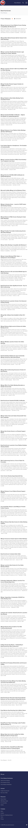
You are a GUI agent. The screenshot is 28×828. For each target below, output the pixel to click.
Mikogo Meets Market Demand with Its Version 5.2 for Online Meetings (14, 38)
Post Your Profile (4, 792)
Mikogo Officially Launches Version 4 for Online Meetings (12, 342)
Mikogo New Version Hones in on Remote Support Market (13, 432)
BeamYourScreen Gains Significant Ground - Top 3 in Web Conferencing (14, 286)
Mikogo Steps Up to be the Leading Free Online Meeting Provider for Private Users (12, 735)
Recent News (3, 799)
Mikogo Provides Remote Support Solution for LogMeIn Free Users (12, 84)
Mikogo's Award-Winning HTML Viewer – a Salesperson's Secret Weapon (11, 257)
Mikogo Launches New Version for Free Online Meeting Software (12, 566)
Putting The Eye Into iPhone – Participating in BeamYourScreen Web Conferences (12, 645)
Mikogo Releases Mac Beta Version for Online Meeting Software (14, 522)
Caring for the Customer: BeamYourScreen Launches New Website (14, 613)
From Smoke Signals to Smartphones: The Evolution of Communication (14, 146)
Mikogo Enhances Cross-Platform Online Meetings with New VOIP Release (13, 131)
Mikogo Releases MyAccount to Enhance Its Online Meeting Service (13, 327)
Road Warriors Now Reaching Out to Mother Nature (13, 710)
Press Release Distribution (6, 784)
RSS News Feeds (4, 800)
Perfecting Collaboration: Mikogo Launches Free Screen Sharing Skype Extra (13, 581)
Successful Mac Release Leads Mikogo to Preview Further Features (13, 507)
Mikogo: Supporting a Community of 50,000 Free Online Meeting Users (12, 598)
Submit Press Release (5, 780)
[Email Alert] (15, 18)
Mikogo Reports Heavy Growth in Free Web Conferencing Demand (11, 627)
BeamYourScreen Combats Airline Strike (11, 554)
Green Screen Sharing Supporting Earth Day (12, 476)
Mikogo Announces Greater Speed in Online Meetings (14, 538)
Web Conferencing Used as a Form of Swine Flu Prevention (12, 461)
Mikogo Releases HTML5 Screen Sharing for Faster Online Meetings (13, 217)
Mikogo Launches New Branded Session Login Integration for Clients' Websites (12, 52)
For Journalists (4, 802)
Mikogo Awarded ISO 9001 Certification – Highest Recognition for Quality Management (13, 115)
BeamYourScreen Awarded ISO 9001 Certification (13, 400)
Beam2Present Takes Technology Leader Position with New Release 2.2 (13, 723)
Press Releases (4, 12)
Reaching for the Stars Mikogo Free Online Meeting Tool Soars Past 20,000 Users (13, 681)
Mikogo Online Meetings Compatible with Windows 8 (13, 245)
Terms (2, 817)
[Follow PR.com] (26, 825)
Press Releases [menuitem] (17, 2)
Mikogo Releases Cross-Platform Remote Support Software (13, 492)
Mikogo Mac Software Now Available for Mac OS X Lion (13, 316)
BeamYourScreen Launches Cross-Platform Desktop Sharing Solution (14, 446)
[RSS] (12, 18)
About (2, 811)
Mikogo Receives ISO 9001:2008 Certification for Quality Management (12, 175)
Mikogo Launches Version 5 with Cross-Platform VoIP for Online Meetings (14, 69)
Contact (2, 813)
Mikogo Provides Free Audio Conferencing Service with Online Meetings (13, 231)
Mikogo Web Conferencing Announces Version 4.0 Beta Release (13, 370)
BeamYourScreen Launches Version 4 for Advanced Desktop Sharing (13, 301)
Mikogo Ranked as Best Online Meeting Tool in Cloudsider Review (12, 99)
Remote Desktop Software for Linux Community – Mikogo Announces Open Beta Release (13, 356)
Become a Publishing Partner (7, 815)
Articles (2, 804)
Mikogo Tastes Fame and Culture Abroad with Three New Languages (13, 416)
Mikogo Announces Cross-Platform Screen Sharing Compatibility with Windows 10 (13, 26)
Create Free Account (5, 790)
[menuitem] (23, 2)
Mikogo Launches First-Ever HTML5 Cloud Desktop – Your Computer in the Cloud (14, 160)
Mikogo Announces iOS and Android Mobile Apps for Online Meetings (14, 272)
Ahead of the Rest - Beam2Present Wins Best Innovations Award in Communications (12, 747)
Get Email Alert (18, 18)
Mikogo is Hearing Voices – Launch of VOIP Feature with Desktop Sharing (13, 205)
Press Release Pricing (5, 782)
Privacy (2, 818)
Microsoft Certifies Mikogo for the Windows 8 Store (13, 190)
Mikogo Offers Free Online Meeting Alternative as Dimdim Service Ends (13, 386)
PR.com (5, 824)
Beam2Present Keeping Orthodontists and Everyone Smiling (14, 663)
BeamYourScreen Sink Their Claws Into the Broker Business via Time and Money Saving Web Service (13, 698)
